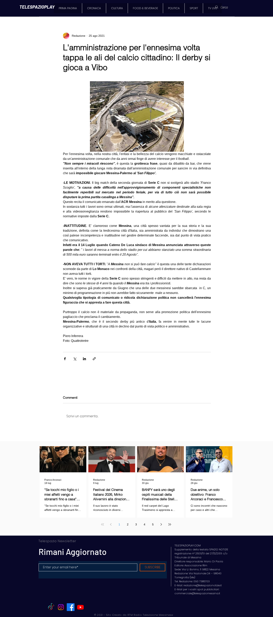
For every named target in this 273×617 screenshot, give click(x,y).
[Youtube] (80, 607)
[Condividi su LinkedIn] (84, 359)
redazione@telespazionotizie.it (202, 585)
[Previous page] (111, 524)
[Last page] (169, 524)
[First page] (102, 524)
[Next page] (161, 524)
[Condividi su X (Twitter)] (75, 359)
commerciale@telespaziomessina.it (197, 593)
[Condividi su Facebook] (65, 359)
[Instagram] (61, 607)
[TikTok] (51, 607)
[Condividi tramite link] (94, 359)
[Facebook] (71, 607)
